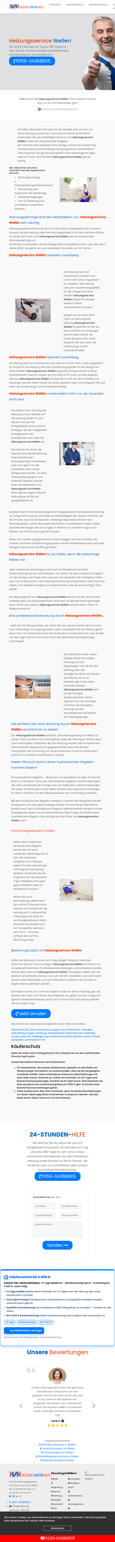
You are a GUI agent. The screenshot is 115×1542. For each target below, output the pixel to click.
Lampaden (17, 1039)
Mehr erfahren (47, 1520)
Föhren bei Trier (74, 1033)
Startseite (56, 4)
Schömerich (18, 1029)
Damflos (77, 1036)
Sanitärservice (74, 4)
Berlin (55, 1479)
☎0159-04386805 (57, 1538)
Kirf (28, 1029)
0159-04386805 (21, 1502)
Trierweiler (86, 1029)
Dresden (56, 1500)
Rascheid (66, 1036)
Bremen (56, 1491)
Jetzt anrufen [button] (32, 1014)
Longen (30, 1033)
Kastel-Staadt (91, 1036)
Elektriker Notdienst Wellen (58, 1460)
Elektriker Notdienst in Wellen (58, 1444)
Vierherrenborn (55, 1033)
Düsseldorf (57, 1504)
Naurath (26, 1036)
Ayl (46, 1036)
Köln (54, 1508)
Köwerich (55, 1036)
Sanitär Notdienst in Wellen (58, 1448)
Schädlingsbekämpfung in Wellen (58, 1456)
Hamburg (57, 1495)
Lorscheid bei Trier (35, 1039)
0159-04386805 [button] (33, 61)
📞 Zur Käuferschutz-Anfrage (24, 1330)
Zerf (33, 1029)
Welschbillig (18, 1033)
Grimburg (40, 1033)
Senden (55, 1245)
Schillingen (38, 1036)
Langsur (55, 1029)
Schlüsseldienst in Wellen (58, 1452)
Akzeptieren (57, 1528)
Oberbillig (89, 1033)
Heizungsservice (98, 4)
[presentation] (21, 1406)
